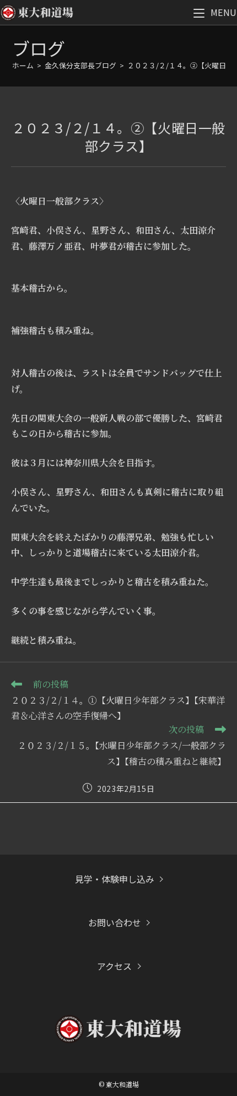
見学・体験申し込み (114, 879)
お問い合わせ (114, 922)
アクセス (114, 966)
